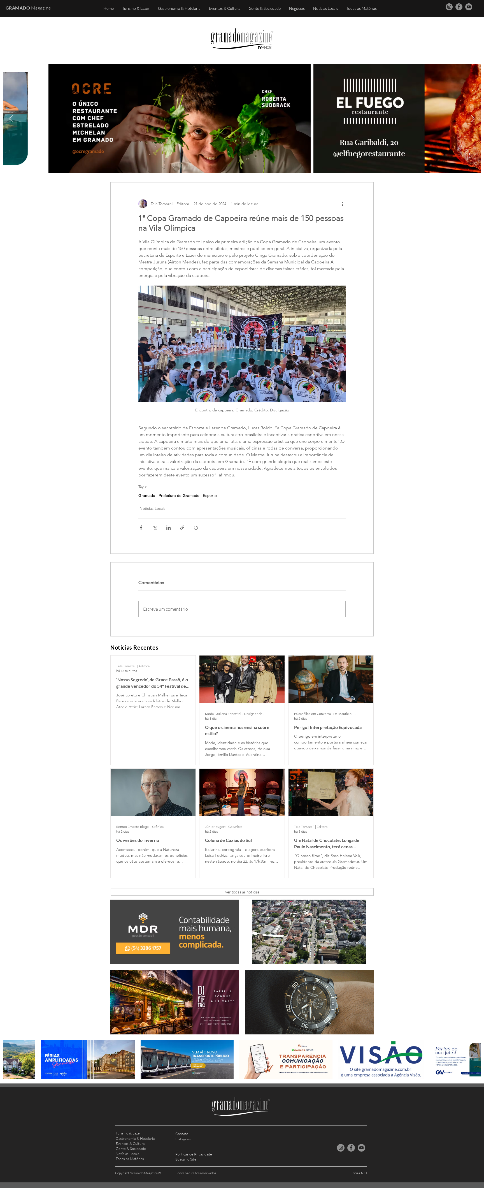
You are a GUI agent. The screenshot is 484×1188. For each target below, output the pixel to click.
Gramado (146, 495)
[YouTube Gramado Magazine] (468, 6)
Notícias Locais (152, 508)
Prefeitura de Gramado (179, 495)
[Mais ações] (342, 203)
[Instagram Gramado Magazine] (449, 6)
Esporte (210, 495)
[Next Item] (473, 118)
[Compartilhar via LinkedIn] (168, 527)
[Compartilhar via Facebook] (141, 527)
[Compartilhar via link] (182, 527)
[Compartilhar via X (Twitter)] (154, 527)
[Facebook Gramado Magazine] (458, 6)
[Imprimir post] (196, 527)
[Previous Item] (11, 118)
